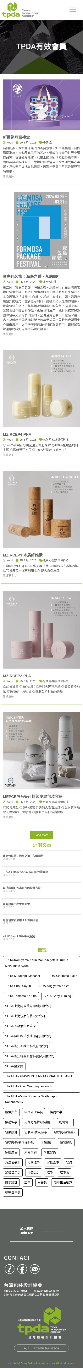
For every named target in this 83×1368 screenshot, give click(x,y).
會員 (69, 1162)
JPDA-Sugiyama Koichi (54, 986)
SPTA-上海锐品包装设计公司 (25, 1016)
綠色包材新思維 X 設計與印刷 (20, 920)
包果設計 (11, 1132)
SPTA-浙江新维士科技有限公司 (26, 1046)
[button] (41, 835)
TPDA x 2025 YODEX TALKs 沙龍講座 (25, 871)
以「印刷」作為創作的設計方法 (22, 887)
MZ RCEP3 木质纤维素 (23, 555)
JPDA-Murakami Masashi (22, 976)
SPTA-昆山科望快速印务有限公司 (28, 1036)
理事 (50, 1172)
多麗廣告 (11, 1152)
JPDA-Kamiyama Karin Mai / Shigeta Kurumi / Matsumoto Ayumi (36, 963)
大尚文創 (30, 1152)
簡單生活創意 (63, 1182)
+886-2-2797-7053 (15, 1290)
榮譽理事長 (12, 1172)
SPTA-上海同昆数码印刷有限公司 (28, 1006)
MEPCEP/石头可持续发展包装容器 (33, 797)
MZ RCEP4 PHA (17, 434)
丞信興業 (11, 1112)
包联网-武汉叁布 (35, 1132)
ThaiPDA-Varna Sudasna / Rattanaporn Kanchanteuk (32, 1099)
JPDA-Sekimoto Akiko (62, 976)
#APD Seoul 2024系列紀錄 (19, 936)
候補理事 (56, 1112)
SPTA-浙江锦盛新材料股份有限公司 (29, 1056)
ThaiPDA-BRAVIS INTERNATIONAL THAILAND (38, 1076)
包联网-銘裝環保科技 (55, 439)
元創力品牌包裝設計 (38, 1122)
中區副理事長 (33, 1112)
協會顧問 (66, 1142)
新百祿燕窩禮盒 (16, 137)
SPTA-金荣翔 (14, 1066)
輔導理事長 (12, 1192)
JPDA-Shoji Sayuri (18, 986)
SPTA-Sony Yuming (57, 996)
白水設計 (11, 1182)
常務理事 (33, 1162)
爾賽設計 (33, 1172)
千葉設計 (48, 142)
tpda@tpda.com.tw (46, 1290)
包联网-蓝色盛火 (65, 1132)
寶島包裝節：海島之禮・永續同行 (32, 276)
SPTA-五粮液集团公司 (20, 1026)
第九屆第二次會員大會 (16, 904)
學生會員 (50, 1152)
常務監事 (53, 1162)
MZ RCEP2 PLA (17, 676)
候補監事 (11, 1122)
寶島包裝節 (50, 281)
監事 (27, 1182)
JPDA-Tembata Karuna (21, 996)
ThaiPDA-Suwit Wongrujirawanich (28, 1086)
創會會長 (65, 1122)
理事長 (64, 1172)
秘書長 (42, 1182)
